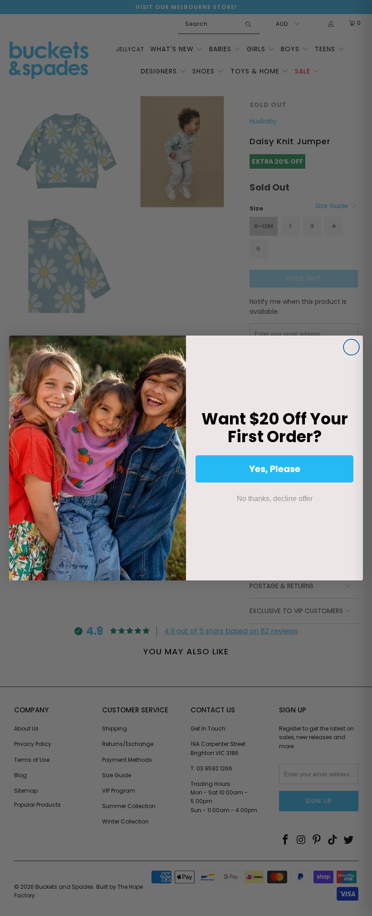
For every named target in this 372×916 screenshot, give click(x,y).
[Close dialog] (351, 347)
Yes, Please (274, 469)
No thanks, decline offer (275, 498)
